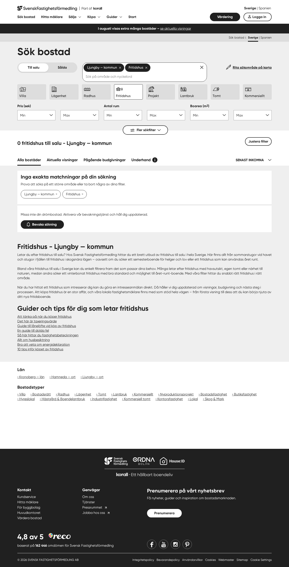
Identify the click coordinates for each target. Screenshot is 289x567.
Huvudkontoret (28, 513)
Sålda (62, 67)
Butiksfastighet (245, 394)
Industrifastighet (104, 399)
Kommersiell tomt (137, 399)
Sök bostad (26, 17)
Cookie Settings (261, 559)
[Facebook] (151, 544)
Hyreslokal (27, 399)
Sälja (72, 17)
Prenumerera (164, 513)
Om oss (88, 497)
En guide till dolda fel (33, 331)
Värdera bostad (29, 518)
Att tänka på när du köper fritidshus (44, 317)
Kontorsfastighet (170, 399)
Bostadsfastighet (214, 394)
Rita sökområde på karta (252, 67)
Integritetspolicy (143, 559)
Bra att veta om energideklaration (43, 344)
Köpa (91, 17)
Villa (22, 394)
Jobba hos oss (93, 513)
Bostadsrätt (41, 394)
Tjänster (88, 502)
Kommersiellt (143, 394)
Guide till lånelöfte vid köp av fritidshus (46, 326)
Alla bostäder (29, 160)
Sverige (250, 8)
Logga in (259, 17)
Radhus (63, 394)
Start (132, 17)
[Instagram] (175, 544)
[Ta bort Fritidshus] (81, 194)
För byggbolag (28, 507)
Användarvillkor (193, 559)
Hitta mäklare (52, 17)
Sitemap (243, 559)
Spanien (265, 8)
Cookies (211, 559)
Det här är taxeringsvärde (37, 321)
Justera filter (258, 141)
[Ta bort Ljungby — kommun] (55, 194)
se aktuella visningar (175, 28)
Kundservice (26, 497)
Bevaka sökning (44, 224)
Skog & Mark (214, 399)
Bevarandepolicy (168, 559)
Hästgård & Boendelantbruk (63, 399)
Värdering (225, 17)
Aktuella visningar (62, 160)
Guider (112, 17)
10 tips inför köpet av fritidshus (40, 349)
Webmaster (226, 559)
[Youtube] (163, 544)
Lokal (194, 399)
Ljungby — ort (93, 377)
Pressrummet (92, 507)
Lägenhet (83, 394)
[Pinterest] (187, 544)
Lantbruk (120, 394)
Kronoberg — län (31, 377)
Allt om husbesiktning (33, 340)
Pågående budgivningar (104, 160)
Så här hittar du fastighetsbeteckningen (47, 335)
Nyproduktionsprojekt (177, 394)
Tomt (102, 394)
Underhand (141, 160)
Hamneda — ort (63, 377)
